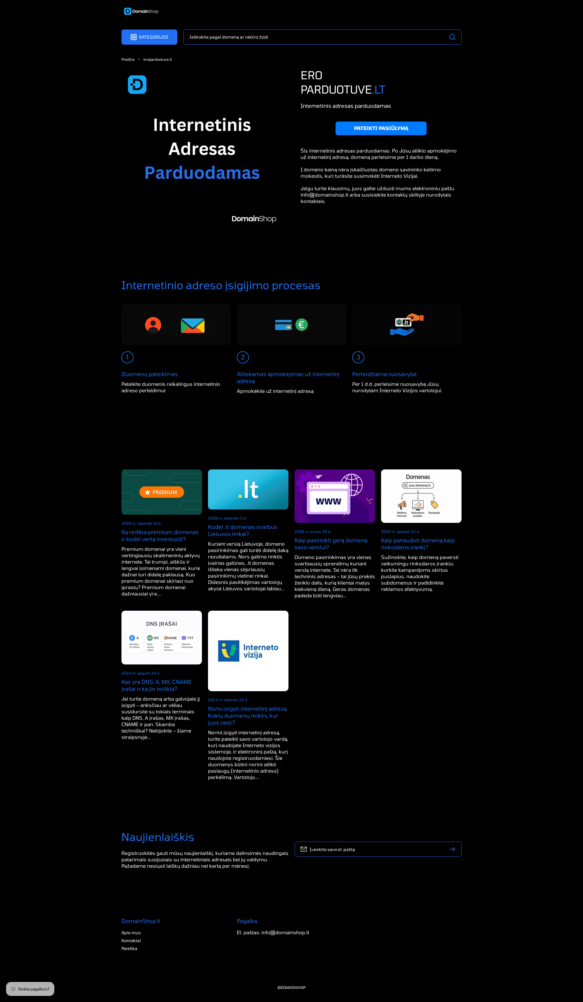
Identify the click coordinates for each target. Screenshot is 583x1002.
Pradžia (128, 59)
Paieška (129, 948)
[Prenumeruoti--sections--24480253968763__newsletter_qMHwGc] (454, 849)
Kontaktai (131, 940)
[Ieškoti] (454, 37)
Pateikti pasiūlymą (381, 128)
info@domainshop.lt (324, 194)
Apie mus (131, 932)
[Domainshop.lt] (139, 12)
